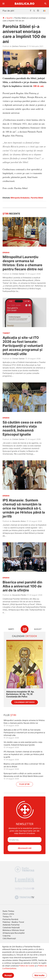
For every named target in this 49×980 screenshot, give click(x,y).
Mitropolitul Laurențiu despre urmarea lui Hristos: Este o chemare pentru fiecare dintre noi (23, 263)
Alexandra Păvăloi (19, 595)
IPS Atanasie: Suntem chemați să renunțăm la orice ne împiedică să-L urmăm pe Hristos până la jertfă (24, 508)
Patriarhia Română (10, 919)
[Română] (44, 10)
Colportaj (6, 936)
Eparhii (9, 18)
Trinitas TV (7, 916)
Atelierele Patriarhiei (11, 925)
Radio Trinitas (8, 911)
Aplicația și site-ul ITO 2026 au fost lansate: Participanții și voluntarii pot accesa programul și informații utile (23, 346)
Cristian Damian (18, 274)
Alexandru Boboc (19, 521)
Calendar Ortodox (25, 702)
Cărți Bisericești (9, 938)
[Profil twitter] (34, 10)
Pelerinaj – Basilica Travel (13, 922)
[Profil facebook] (30, 10)
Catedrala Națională (11, 927)
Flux (10, 715)
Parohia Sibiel (37, 198)
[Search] (45, 3)
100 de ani (38, 86)
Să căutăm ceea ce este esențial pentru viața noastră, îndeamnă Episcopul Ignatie (22, 428)
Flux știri (24, 784)
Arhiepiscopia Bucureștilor (14, 933)
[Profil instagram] (38, 10)
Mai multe (39, 975)
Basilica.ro (24, 3)
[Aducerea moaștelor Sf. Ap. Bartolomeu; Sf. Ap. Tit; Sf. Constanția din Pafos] (24, 664)
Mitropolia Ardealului (20, 198)
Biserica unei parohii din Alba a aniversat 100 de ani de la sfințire (22, 586)
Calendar (24, 636)
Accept (8, 975)
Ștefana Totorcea (19, 46)
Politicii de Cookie (26, 966)
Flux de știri (8, 10)
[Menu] (3, 3)
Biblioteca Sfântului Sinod (13, 930)
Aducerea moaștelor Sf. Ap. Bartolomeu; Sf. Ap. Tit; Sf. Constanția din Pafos (20, 694)
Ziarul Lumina (8, 914)
